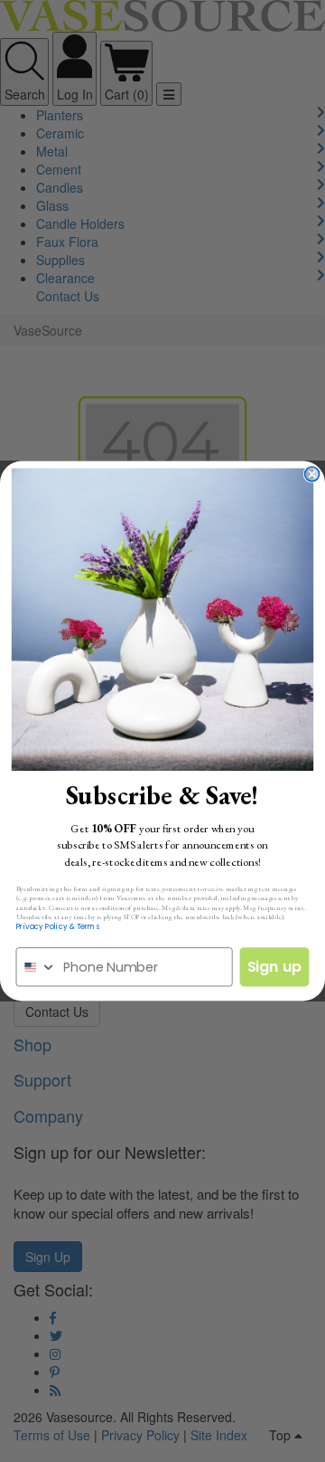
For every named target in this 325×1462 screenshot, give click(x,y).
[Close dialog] (312, 474)
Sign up (274, 967)
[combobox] (36, 967)
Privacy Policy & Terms (58, 926)
